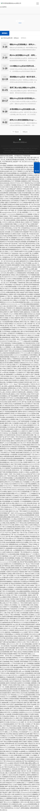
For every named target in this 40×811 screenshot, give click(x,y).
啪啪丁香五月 (33, 734)
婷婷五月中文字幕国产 (27, 318)
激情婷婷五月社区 (20, 528)
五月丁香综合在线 (21, 523)
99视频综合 (34, 493)
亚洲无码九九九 (27, 452)
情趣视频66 (15, 802)
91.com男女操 (4, 372)
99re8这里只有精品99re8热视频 (16, 241)
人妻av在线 (6, 612)
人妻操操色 (29, 392)
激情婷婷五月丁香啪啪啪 (31, 628)
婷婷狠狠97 (36, 640)
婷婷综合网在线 (25, 560)
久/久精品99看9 (33, 300)
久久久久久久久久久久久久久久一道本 (22, 487)
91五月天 (14, 675)
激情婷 (16, 665)
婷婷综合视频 (20, 226)
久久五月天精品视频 (10, 443)
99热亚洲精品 (9, 700)
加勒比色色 (35, 325)
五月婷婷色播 (7, 540)
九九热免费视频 (20, 601)
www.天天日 (32, 798)
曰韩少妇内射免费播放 (19, 415)
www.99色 (21, 628)
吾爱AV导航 (16, 685)
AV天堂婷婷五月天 (25, 577)
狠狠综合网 (22, 739)
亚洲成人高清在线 (31, 267)
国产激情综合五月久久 (28, 497)
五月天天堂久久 (30, 319)
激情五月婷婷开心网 (13, 366)
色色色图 (24, 259)
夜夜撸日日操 (25, 691)
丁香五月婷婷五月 (5, 253)
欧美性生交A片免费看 (22, 542)
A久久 (10, 486)
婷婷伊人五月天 (16, 402)
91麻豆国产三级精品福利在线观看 (28, 396)
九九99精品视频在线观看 (20, 398)
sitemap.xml (33, 152)
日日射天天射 (20, 773)
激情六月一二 (32, 638)
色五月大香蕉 (4, 323)
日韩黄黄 (16, 362)
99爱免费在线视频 (24, 698)
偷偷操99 (17, 318)
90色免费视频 (6, 501)
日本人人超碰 (30, 368)
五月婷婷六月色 (32, 532)
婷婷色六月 (35, 400)
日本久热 (19, 443)
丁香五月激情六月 (22, 509)
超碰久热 (4, 247)
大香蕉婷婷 (21, 476)
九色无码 (27, 489)
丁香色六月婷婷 (32, 544)
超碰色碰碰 (33, 659)
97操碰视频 (3, 208)
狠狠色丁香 (16, 653)
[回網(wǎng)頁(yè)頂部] (37, 164)
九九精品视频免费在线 (19, 478)
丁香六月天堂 (23, 532)
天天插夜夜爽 (11, 480)
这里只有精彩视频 (10, 648)
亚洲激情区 (31, 316)
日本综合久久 (14, 722)
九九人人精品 (20, 659)
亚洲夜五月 (3, 554)
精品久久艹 (29, 554)
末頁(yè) (25, 132)
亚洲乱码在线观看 (25, 800)
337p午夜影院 (15, 482)
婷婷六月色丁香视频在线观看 (24, 718)
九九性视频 (21, 665)
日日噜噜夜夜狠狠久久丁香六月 (9, 466)
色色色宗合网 (11, 259)
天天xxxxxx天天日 (26, 792)
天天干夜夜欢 (31, 327)
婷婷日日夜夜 (21, 206)
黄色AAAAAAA (6, 446)
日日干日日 (9, 398)
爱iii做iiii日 (5, 505)
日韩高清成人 (8, 228)
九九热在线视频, (22, 595)
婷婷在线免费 (13, 689)
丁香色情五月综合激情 (27, 614)
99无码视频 (3, 513)
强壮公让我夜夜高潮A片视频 (8, 224)
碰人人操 (9, 462)
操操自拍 (15, 734)
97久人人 (17, 493)
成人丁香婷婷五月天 (9, 308)
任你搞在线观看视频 (28, 351)
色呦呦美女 (24, 181)
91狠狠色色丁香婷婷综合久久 (30, 521)
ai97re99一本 (35, 505)
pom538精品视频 (25, 444)
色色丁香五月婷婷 (16, 464)
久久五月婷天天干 (22, 335)
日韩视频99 (9, 165)
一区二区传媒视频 (25, 470)
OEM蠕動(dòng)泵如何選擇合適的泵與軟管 (23, 66)
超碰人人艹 (24, 782)
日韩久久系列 (25, 585)
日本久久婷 (32, 542)
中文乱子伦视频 (26, 263)
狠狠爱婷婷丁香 (22, 689)
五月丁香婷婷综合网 (27, 558)
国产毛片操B (8, 640)
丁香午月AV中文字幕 (27, 361)
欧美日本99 (31, 243)
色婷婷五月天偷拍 (33, 782)
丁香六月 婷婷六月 (31, 642)
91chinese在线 (25, 474)
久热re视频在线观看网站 (23, 591)
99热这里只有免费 (18, 763)
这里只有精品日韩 (8, 528)
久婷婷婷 (11, 630)
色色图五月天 (7, 564)
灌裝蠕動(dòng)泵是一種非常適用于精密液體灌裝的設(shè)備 (23, 77)
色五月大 (23, 169)
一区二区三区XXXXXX (6, 261)
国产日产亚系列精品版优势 (10, 671)
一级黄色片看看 (17, 296)
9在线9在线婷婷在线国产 (28, 624)
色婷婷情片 (16, 298)
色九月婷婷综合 (22, 327)
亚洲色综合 (34, 591)
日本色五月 (19, 435)
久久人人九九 (8, 415)
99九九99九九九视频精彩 (30, 794)
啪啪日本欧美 (29, 476)
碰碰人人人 (31, 653)
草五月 (38, 743)
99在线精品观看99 (8, 724)
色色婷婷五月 (18, 794)
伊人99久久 (3, 810)
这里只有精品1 (15, 255)
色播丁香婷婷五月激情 (16, 312)
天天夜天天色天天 (32, 456)
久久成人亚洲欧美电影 (15, 755)
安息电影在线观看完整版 (7, 493)
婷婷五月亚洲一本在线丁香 (20, 234)
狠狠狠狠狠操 (26, 364)
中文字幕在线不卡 (17, 284)
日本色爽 (7, 232)
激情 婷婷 (26, 435)
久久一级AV (15, 316)
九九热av (6, 614)
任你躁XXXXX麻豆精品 (15, 546)
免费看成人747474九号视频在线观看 (22, 657)
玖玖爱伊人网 (16, 288)
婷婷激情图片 (6, 519)
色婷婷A (31, 612)
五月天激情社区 (26, 540)
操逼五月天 (3, 763)
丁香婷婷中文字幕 (19, 530)
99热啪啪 (22, 554)
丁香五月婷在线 (34, 194)
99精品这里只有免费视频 (31, 341)
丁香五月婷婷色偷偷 (30, 218)
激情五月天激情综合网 (18, 392)
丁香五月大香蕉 (4, 673)
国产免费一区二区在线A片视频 (17, 210)
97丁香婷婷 (16, 378)
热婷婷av (23, 288)
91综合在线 (3, 402)
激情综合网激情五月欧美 (7, 413)
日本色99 (15, 640)
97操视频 (13, 185)
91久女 (5, 486)
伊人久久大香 (6, 255)
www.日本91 (34, 800)
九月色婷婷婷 (18, 587)
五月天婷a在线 (9, 560)
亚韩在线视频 (24, 661)
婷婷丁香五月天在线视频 (32, 571)
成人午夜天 (3, 368)
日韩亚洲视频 (25, 726)
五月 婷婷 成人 (34, 491)
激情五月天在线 (4, 722)
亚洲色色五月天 (23, 362)
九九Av (36, 427)
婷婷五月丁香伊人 (12, 368)
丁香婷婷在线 (21, 282)
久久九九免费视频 (11, 696)
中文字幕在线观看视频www (25, 780)
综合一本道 (25, 566)
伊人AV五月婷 (19, 417)
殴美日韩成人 (33, 386)
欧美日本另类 (12, 306)
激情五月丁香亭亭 (16, 730)
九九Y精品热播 (13, 433)
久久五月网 (14, 628)
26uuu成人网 (16, 624)
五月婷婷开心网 (9, 650)
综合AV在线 (24, 693)
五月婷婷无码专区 (7, 218)
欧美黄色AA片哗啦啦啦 (28, 581)
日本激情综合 (22, 775)
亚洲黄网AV (3, 573)
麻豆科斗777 (19, 353)
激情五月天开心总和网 (25, 251)
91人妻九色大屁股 (10, 364)
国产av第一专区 (23, 177)
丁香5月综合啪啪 (5, 431)
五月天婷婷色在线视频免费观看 (25, 515)
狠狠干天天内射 (33, 431)
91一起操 (22, 267)
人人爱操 (28, 769)
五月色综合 (36, 251)
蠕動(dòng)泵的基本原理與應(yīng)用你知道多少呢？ (23, 98)
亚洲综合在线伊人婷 (6, 171)
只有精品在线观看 (16, 343)
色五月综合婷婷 (19, 743)
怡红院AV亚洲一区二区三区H (28, 204)
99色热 (6, 380)
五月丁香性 (14, 595)
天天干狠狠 (34, 239)
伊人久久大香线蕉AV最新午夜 (25, 202)
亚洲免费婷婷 (29, 673)
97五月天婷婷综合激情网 (31, 736)
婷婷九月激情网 (28, 165)
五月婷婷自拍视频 (7, 478)
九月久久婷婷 (35, 806)
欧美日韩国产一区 (28, 454)
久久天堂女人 (4, 630)
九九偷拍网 (8, 714)
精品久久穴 (31, 335)
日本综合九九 (31, 314)
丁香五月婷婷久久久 (26, 390)
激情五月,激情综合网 (17, 441)
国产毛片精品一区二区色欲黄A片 (29, 679)
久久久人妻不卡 (13, 556)
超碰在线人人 (4, 745)
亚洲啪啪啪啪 (21, 646)
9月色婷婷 (8, 265)
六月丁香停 (18, 370)
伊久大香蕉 (25, 296)
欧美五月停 (6, 712)
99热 (17, 292)
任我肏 (18, 220)
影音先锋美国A (33, 745)
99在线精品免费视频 (20, 175)
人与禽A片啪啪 (35, 417)
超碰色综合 (27, 312)
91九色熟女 (35, 390)
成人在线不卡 (26, 374)
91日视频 (16, 536)
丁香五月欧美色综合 (21, 437)
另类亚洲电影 (30, 273)
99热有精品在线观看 (15, 728)
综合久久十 (8, 288)
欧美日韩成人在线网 (12, 638)
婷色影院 (16, 321)
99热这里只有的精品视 (17, 446)
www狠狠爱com (23, 751)
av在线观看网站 (4, 327)
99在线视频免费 (19, 191)
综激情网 (36, 663)
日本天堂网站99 (8, 290)
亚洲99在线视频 (23, 277)
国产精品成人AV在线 (26, 366)
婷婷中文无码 (7, 349)
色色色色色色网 (7, 355)
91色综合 (12, 226)
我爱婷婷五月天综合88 (25, 640)
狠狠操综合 (31, 689)
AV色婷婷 (2, 400)
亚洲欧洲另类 (20, 788)
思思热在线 (9, 458)
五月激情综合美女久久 (8, 718)
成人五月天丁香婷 (18, 767)
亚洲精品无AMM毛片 (19, 290)
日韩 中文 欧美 (15, 612)
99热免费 (2, 398)
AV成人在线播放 (16, 540)
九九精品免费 (12, 773)
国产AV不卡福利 (9, 437)
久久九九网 (27, 353)
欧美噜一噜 (32, 435)
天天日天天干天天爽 (8, 525)
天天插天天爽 (35, 312)
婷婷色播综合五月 (15, 618)
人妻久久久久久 (10, 644)
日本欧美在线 (32, 230)
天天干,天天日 (30, 528)
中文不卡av (8, 532)
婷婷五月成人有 (24, 321)
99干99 (8, 487)
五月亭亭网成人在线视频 (9, 331)
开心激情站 (17, 560)
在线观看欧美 (32, 751)
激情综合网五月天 (5, 482)
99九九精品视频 (24, 536)
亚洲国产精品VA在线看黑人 (30, 583)
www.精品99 (24, 386)
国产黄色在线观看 (27, 562)
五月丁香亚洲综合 (18, 538)
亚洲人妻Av (32, 187)
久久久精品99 (4, 314)
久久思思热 (16, 634)
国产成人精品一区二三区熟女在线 (14, 325)
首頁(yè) (16, 38)
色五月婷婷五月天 (14, 484)
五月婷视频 (33, 421)
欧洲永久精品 (16, 726)
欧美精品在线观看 (7, 653)
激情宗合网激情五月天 (27, 618)
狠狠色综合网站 (7, 378)
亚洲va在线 (29, 282)
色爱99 (20, 411)
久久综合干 (27, 345)
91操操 (19, 193)
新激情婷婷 (10, 169)
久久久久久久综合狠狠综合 (21, 355)
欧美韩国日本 (33, 622)
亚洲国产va (17, 669)
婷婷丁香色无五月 (30, 743)
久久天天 (21, 419)
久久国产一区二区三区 (18, 319)
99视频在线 (19, 239)
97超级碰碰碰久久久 (17, 632)
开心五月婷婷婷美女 (32, 495)
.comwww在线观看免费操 (29, 804)
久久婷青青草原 (18, 589)
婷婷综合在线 (16, 771)
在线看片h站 (20, 245)
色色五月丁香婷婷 (30, 773)
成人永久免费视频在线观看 (12, 361)
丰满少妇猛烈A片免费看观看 (20, 310)
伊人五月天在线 (18, 778)
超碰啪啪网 (9, 548)
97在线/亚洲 (13, 609)
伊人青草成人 (14, 732)
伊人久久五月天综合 (27, 517)
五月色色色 (10, 778)
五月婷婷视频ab (8, 634)
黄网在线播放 (25, 808)
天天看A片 (36, 554)
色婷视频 (9, 236)
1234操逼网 (13, 454)
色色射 (9, 402)
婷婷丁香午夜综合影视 (11, 786)
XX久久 (34, 788)
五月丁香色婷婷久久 (28, 708)
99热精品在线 (25, 429)
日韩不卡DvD (8, 626)
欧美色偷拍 (11, 747)
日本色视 (20, 454)
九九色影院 (6, 185)
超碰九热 (26, 702)
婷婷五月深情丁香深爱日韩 (21, 236)
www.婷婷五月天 (18, 218)
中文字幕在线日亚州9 (28, 343)
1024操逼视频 (24, 612)
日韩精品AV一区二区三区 (18, 597)
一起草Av (22, 337)
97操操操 (21, 571)
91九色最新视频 (28, 439)
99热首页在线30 (9, 405)
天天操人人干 (30, 527)
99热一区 (32, 589)
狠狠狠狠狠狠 (6, 407)
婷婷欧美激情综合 (18, 616)
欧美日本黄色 (6, 441)
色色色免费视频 (10, 542)
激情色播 (17, 386)
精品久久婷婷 (25, 222)
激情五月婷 (8, 423)
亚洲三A (36, 232)
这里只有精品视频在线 (19, 294)
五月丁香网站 (23, 607)
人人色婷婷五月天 (22, 675)
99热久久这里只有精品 (31, 525)
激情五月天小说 (13, 511)
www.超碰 (3, 165)
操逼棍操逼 (5, 226)
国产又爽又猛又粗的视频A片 (8, 642)
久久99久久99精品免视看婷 (11, 198)
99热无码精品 (10, 194)
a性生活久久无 (10, 720)
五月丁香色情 (14, 251)
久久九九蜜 (12, 620)
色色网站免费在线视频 (12, 568)
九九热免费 (27, 458)
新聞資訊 (4, 33)
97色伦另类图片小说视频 (28, 681)
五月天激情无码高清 (9, 435)
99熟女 (34, 540)
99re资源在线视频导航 (19, 302)
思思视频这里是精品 (12, 472)
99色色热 (14, 769)
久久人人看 (32, 732)
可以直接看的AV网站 (29, 694)
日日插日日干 (11, 333)
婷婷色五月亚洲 (26, 747)
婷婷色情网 (35, 443)
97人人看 (18, 364)
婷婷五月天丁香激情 (9, 452)
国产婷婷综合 (6, 566)
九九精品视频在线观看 (9, 286)
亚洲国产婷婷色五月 (6, 234)
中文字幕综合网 (20, 480)
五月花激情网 (11, 737)
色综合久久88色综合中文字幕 (31, 411)
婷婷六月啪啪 (4, 509)
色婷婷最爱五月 (13, 269)
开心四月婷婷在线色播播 (14, 208)
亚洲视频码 (5, 777)
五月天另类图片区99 (17, 232)
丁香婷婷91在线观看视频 (19, 486)
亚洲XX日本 (15, 470)
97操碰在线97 (16, 581)
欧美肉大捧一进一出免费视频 (24, 663)
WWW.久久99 (21, 642)
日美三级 (26, 306)
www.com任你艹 (14, 267)
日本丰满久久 (21, 687)
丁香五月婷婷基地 (5, 343)
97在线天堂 (32, 234)
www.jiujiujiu (34, 364)
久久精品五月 (29, 191)
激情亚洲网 (19, 452)
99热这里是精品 (18, 165)
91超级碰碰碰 (17, 403)
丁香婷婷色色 (16, 359)
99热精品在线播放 (27, 652)
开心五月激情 (32, 423)
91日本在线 (14, 739)
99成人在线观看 (14, 661)
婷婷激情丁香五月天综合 (17, 673)
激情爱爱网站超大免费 (6, 665)
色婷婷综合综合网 (24, 734)
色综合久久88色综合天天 (14, 796)
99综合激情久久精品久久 (13, 429)
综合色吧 (2, 429)
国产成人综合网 (26, 402)
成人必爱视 (7, 177)
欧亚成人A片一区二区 (23, 185)
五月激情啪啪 (4, 556)
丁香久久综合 (30, 599)
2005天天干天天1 (15, 183)
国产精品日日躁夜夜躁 (15, 583)
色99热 (26, 284)
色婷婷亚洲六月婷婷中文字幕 (31, 720)
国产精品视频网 (13, 396)
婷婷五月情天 (16, 693)
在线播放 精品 (26, 505)
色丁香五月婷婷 (33, 398)
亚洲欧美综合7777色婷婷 (21, 187)
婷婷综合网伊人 (15, 517)
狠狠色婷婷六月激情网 (27, 179)
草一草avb (26, 564)
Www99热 (9, 734)
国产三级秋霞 (35, 374)
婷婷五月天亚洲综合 (12, 790)
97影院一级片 (16, 339)
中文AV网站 (3, 491)
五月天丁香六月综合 (14, 585)
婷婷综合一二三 (25, 493)
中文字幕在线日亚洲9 (13, 230)
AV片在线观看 (15, 501)
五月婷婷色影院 (10, 591)
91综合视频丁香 (30, 480)
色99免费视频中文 (32, 241)
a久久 (37, 579)
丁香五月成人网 (22, 243)
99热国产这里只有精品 (26, 292)
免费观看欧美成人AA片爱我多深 (18, 544)
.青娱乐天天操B (29, 573)
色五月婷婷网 (24, 634)
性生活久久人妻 (21, 323)
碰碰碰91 (23, 298)
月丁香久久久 (16, 507)
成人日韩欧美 (16, 222)
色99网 (7, 550)
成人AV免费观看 (22, 173)
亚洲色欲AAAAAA (24, 710)
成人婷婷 (16, 261)
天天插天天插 (24, 357)
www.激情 (31, 269)
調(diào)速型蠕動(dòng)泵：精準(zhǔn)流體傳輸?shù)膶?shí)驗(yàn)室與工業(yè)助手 (23, 55)
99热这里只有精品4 (30, 265)
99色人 (28, 665)
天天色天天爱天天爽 (23, 286)
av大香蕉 (2, 523)
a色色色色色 (20, 489)
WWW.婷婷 (8, 316)
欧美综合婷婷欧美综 (26, 359)
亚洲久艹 (7, 251)
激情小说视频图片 (22, 757)
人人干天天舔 (21, 304)
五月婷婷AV (30, 175)
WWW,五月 (26, 417)
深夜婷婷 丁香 (18, 552)
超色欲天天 (20, 409)
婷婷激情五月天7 (32, 425)
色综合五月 (6, 628)
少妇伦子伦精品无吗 (15, 681)
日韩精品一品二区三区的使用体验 (19, 716)
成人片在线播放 (24, 482)
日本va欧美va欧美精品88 (23, 753)
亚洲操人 (29, 433)
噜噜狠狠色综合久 (20, 550)
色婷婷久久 (12, 273)
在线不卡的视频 (26, 247)
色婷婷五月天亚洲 (23, 798)
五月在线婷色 (20, 534)
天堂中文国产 (27, 667)
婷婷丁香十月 (4, 585)
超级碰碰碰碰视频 (18, 458)
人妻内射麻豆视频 (33, 259)
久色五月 (15, 579)
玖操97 (17, 194)
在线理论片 (28, 245)
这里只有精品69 (7, 782)
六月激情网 (15, 423)
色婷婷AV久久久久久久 (25, 712)
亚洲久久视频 (32, 650)
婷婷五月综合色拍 (14, 444)
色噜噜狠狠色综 (27, 546)
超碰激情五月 (35, 489)
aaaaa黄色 (33, 286)
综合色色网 (28, 419)
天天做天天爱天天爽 (28, 370)
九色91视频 (34, 753)
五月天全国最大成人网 (15, 562)
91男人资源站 (34, 605)
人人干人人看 (33, 236)
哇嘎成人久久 (12, 323)
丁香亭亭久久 (35, 458)
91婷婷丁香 (27, 253)
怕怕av (15, 636)
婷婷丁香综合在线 (33, 181)
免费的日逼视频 (24, 255)
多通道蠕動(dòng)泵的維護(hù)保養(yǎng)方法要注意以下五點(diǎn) (23, 109)
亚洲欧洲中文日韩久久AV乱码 (10, 577)
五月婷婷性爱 (33, 691)
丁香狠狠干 (33, 249)
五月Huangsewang (20, 513)
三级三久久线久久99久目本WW (27, 786)
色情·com (21, 671)
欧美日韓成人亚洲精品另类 (17, 777)
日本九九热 (12, 611)
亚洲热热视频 (12, 193)
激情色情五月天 (24, 261)
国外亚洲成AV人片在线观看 (30, 548)
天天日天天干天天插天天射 (8, 341)
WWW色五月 (16, 691)
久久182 (19, 224)
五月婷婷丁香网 (23, 269)
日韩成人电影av (6, 359)
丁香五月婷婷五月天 (24, 511)
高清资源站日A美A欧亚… (27, 706)
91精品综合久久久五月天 (21, 765)
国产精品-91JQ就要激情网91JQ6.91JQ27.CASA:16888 (24, 271)
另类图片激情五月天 (29, 462)
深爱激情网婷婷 (34, 808)
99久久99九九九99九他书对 (10, 710)
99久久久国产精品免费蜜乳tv (28, 484)
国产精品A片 (24, 230)
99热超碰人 (12, 372)
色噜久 (28, 288)
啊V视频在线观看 (8, 175)
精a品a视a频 (22, 368)
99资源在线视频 (14, 698)
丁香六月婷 (9, 579)
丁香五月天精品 (4, 376)
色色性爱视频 (14, 407)
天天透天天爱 (33, 388)
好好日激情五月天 (14, 679)
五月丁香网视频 (15, 181)
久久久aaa (35, 419)
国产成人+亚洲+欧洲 (30, 167)
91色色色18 (14, 177)
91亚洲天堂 (3, 737)
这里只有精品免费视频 (9, 173)
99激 (16, 419)
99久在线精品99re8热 (15, 804)
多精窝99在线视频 (12, 741)
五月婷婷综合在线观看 (15, 521)
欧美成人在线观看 (28, 700)
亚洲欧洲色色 (35, 671)
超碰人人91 (29, 302)
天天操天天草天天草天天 (9, 489)
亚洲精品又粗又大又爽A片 (27, 376)
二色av (15, 384)
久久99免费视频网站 (26, 501)
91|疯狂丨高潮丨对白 (9, 474)
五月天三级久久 (14, 376)
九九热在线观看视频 (18, 349)
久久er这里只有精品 (18, 345)
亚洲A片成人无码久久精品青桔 (12, 263)
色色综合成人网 (23, 638)
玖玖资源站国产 (23, 732)
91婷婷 (25, 587)
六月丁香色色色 (11, 694)
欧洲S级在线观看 (32, 257)
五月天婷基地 (14, 200)
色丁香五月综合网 (7, 767)
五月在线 (27, 659)
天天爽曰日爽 (11, 753)
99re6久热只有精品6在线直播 (29, 749)
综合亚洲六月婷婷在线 (6, 530)
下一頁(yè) (15, 132)
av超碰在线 (11, 386)
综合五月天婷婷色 (17, 450)
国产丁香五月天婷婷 (16, 708)
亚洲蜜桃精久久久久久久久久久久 (26, 333)
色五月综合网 (7, 470)
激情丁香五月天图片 (14, 792)
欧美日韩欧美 (34, 349)
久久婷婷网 (11, 419)
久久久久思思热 (31, 413)
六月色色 (6, 484)
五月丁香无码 (27, 443)
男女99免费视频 (34, 185)
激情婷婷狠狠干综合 (20, 704)
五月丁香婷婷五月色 (27, 183)
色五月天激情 (27, 441)
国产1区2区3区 (13, 243)
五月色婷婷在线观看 (31, 739)
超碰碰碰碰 (8, 345)
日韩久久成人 (4, 210)
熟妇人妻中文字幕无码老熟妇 (25, 331)
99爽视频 (7, 739)
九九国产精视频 (17, 784)
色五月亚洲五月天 (14, 380)
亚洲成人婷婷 (11, 573)
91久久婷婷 (35, 790)
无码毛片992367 (19, 630)
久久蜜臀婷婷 (15, 806)
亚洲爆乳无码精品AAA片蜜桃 (10, 204)
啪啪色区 (33, 698)
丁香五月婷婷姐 (28, 626)
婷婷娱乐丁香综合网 (23, 189)
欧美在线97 (3, 480)
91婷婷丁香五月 (28, 632)
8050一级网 (33, 296)
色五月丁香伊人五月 (6, 196)
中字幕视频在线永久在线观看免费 (13, 167)
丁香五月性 (25, 388)
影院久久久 (5, 728)
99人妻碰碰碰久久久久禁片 (16, 237)
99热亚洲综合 (33, 566)
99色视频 (25, 468)
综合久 (31, 362)
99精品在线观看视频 (28, 427)
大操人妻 (35, 339)
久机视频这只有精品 (12, 382)
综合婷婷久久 (15, 800)
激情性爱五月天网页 (20, 456)
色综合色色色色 (4, 183)
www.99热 (36, 208)
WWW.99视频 (20, 759)
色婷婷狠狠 (31, 693)
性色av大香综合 (34, 429)
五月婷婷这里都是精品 (14, 247)
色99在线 (29, 503)
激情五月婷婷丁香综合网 (7, 351)
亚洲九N (8, 503)
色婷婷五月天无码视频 (23, 683)
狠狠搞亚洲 (19, 308)
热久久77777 (12, 509)
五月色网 (30, 714)
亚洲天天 (32, 802)
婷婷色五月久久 (20, 611)
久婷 (35, 191)
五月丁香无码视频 (11, 282)
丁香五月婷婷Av (18, 736)
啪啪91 (30, 595)
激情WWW (13, 687)
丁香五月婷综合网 (12, 476)
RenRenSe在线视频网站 (22, 405)
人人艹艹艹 (19, 341)
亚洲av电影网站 (10, 523)
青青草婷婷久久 (6, 769)
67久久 (32, 380)
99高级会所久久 (14, 357)
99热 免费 (35, 366)
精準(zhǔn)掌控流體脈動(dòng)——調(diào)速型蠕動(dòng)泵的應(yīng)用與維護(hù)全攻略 (23, 120)
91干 (37, 480)
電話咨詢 (37, 171)
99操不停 (29, 478)
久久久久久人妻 (34, 228)
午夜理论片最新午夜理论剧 (17, 599)
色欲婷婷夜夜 (10, 417)
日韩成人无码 (14, 275)
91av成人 (2, 392)
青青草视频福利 (24, 194)
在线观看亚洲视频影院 (30, 409)
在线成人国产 (23, 423)
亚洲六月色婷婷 (31, 704)
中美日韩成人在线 (24, 394)
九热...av (12, 550)
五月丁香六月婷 (19, 724)
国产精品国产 (4, 792)
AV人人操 (28, 206)
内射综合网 (36, 620)
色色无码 (35, 478)
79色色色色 (14, 253)
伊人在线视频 (30, 579)
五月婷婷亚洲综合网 (30, 759)
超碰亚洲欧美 (6, 275)
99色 (6, 245)
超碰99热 (7, 632)
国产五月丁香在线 (18, 626)
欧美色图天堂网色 (14, 706)
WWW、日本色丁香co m (7, 655)
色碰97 (37, 528)
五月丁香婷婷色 (27, 400)
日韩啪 (8, 335)
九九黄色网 (18, 720)
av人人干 (19, 694)
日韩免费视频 (14, 607)
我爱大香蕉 (33, 702)
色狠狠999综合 (26, 784)
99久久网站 (13, 300)
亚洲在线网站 (27, 450)
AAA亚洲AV (31, 509)
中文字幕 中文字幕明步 (21, 745)
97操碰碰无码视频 (7, 589)
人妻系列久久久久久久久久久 (8, 304)
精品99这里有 (16, 527)
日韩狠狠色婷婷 (21, 273)
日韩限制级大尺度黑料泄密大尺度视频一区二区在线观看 (16, 460)
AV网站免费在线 (10, 292)
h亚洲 (22, 685)
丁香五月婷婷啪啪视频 (31, 446)
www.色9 (34, 263)
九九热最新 (29, 777)
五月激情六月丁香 (24, 200)
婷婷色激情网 (15, 265)
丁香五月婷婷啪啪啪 (30, 648)
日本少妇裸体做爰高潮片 (27, 568)
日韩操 (16, 314)
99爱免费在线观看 (8, 456)
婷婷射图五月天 (4, 448)
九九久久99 (5, 667)
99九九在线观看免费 (23, 491)
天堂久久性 (22, 495)
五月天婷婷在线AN (30, 609)
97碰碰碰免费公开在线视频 (14, 677)
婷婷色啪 (6, 609)
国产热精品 (12, 788)
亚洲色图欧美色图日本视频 (20, 714)
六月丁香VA (8, 749)
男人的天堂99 (31, 415)
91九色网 (9, 400)
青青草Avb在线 (31, 550)
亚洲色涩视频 (31, 298)
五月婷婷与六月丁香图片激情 (24, 372)
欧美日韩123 (34, 511)
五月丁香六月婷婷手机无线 (18, 257)
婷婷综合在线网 (30, 646)
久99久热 (17, 169)
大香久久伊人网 (24, 802)
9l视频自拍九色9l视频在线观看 (24, 347)
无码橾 (22, 265)
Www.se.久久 (4, 747)
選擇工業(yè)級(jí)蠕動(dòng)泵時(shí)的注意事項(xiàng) (23, 88)
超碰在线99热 (9, 636)
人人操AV (20, 306)
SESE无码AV (12, 245)
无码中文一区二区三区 (12, 390)
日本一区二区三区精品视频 (23, 644)
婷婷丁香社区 (27, 737)
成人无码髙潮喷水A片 (26, 198)
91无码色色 (13, 327)
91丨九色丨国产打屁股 (6, 575)
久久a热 (36, 573)
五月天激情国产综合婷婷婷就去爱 (12, 468)
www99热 (32, 177)
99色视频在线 (33, 536)
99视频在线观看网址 (26, 575)
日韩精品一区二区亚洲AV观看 (20, 605)
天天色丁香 (16, 228)
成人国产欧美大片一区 (25, 790)
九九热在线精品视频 (13, 554)
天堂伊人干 (3, 230)
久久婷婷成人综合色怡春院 (12, 179)
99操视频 (27, 671)
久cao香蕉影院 (17, 374)
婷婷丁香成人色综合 (16, 652)
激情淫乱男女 (6, 200)
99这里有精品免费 (28, 677)
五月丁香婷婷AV (34, 222)
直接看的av (21, 769)
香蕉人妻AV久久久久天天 (19, 503)
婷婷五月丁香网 (26, 730)
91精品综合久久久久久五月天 (30, 464)
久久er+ (11, 314)
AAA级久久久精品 (24, 407)
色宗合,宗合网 (4, 681)
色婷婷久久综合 (19, 525)
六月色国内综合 (25, 228)
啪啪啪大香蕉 (30, 290)
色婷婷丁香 (15, 532)
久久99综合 (31, 675)
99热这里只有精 (17, 400)
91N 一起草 (24, 655)
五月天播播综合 (6, 771)
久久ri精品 (14, 519)
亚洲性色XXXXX (12, 206)
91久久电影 (25, 755)
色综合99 (30, 587)
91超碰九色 (22, 579)
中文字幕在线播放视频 (16, 667)
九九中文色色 (23, 425)
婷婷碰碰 (29, 513)
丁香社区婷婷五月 (17, 439)
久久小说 (16, 575)
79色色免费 (13, 646)
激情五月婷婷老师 (16, 566)
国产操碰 (18, 427)
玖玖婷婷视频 (23, 316)
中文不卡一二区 (31, 173)
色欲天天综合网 (13, 775)
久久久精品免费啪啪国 (15, 505)
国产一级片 (10, 513)
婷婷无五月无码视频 (12, 751)
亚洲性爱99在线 (9, 743)
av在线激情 (14, 431)
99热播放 (17, 558)
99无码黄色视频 (26, 193)
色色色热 (35, 552)
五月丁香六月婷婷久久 (12, 603)
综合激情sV (28, 538)
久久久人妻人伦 (18, 700)
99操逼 (36, 714)
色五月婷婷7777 (4, 607)
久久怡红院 (28, 687)
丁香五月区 (12, 515)
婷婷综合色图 (23, 314)
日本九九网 (26, 278)
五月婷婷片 (5, 698)
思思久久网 (10, 794)
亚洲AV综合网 (6, 394)
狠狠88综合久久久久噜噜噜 (24, 214)
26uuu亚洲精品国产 (10, 189)
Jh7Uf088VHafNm (20, 413)
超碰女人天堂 (15, 394)
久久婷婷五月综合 (7, 403)
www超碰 (10, 763)
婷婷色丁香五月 (24, 380)
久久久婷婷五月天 (23, 431)
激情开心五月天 (12, 491)
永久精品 (11, 318)
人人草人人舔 (28, 620)
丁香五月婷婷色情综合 (6, 808)
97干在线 (31, 466)
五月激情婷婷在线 (5, 622)
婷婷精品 (25, 589)
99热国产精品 (15, 337)
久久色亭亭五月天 (20, 280)
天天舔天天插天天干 (6, 497)
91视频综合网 (10, 280)
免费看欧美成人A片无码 (14, 388)
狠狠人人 (7, 732)
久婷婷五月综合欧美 (12, 571)
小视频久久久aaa (35, 321)
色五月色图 (26, 239)
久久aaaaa (19, 329)
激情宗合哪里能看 (7, 616)
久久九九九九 (11, 214)
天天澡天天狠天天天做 (6, 187)
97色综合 (13, 335)
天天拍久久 (25, 249)
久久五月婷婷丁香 (22, 300)
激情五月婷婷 (20, 648)
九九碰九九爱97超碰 (32, 519)
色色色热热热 (27, 308)
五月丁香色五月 (7, 726)
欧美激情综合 (23, 275)
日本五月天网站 (33, 661)
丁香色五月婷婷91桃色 (29, 796)
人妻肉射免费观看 (22, 696)
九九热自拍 (27, 196)
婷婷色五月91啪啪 (10, 601)
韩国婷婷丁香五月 (28, 232)
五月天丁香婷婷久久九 (18, 171)
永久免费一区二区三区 (24, 722)
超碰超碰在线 (6, 337)
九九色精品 (15, 495)
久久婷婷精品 (10, 587)
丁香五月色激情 (13, 216)
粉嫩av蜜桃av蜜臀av (31, 763)
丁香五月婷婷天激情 (26, 603)
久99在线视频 (29, 337)
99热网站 (8, 495)
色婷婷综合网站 (30, 601)
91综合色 (36, 302)
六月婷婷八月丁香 (30, 724)
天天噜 (35, 214)
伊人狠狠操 (31, 468)
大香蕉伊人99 (7, 605)
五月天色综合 (11, 427)
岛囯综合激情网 (10, 220)
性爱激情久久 (24, 378)
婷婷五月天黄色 (23, 466)
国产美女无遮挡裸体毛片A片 (30, 761)
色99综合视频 (17, 548)
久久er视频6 (33, 755)
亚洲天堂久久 (20, 573)
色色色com (18, 351)
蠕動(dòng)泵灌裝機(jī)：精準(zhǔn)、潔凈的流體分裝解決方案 (23, 44)
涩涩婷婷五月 (21, 519)
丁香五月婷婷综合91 (6, 507)
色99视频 (30, 294)
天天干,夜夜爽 (16, 782)
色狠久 (23, 527)
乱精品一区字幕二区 (29, 778)
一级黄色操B (3, 419)
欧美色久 (8, 392)
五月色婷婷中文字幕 (26, 339)
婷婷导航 (18, 259)
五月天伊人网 (5, 273)
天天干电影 (20, 609)
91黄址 (29, 597)
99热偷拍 (28, 237)
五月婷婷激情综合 (17, 564)
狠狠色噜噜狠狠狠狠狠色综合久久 (12, 249)
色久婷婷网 (12, 239)
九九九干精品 (8, 450)
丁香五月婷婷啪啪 (14, 614)
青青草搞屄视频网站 (6, 581)
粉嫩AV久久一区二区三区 (10, 425)
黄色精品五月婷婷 (5, 421)
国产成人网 (9, 536)
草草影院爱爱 (22, 593)
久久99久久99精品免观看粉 (14, 278)
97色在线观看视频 (34, 507)
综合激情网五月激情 (12, 593)
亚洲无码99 (23, 653)
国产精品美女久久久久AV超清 (19, 622)
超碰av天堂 (24, 507)
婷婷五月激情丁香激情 (25, 741)
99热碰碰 (17, 655)
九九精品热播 (4, 444)
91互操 (32, 726)
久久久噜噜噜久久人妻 (8, 347)
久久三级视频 (29, 685)
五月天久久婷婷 (7, 222)
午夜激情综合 (6, 257)
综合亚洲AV (19, 737)
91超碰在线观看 (9, 191)
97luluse (23, 669)
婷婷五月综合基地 (15, 569)
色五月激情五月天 (23, 556)
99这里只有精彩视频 (8, 370)
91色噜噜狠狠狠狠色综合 (25, 216)
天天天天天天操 (17, 462)
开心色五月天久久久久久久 (10, 277)
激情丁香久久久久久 (6, 802)
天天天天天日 (20, 620)
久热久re (21, 253)
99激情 (11, 294)
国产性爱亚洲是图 (23, 421)
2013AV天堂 (35, 206)
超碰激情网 (9, 374)
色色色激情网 (33, 310)
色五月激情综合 (24, 499)
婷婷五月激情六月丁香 (31, 616)
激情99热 (18, 761)
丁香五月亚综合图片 (23, 384)
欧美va (37, 351)
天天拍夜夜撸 (22, 433)
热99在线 (34, 597)
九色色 (36, 370)
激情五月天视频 (31, 437)
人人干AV (13, 663)
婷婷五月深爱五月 (11, 780)
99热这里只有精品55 (33, 169)
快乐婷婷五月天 (17, 497)
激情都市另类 (12, 409)
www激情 (32, 472)
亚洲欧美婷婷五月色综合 (12, 499)
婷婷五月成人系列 (17, 196)
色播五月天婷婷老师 (10, 202)
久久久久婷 (28, 325)
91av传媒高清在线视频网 (7, 353)
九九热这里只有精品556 (16, 702)
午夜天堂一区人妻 (25, 771)
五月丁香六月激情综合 (8, 659)
